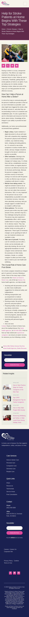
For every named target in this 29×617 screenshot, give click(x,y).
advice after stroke (8, 346)
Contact (4, 326)
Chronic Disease (12, 29)
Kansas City (21, 280)
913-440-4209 (17, 330)
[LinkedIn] (18, 572)
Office (8, 511)
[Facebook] (10, 572)
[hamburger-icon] (25, 4)
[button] (3, 66)
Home (3, 29)
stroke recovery (22, 348)
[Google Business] (14, 572)
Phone (8, 505)
